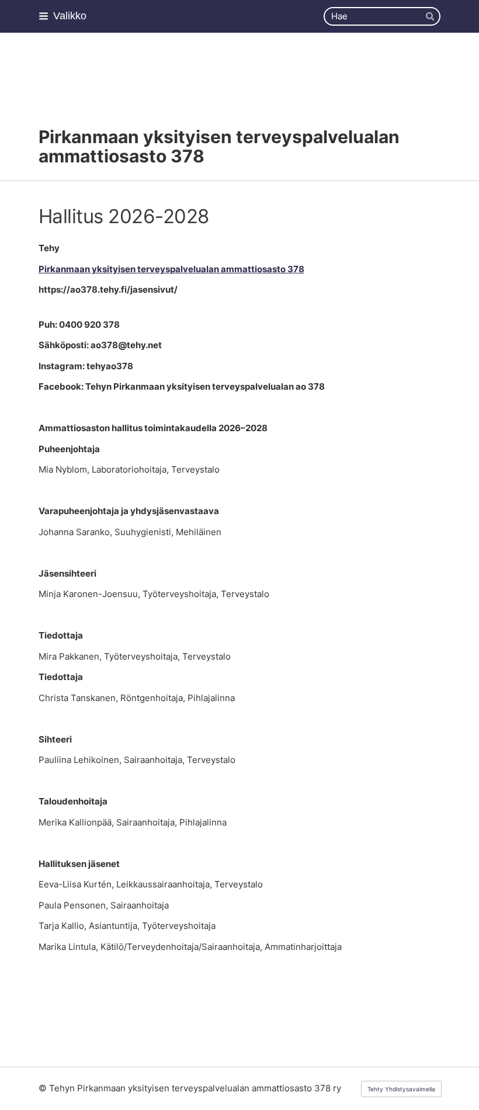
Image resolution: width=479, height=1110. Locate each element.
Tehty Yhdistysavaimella (401, 1088)
